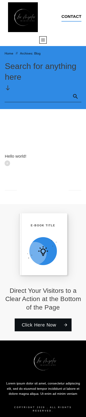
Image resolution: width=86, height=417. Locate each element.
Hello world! (15, 156)
